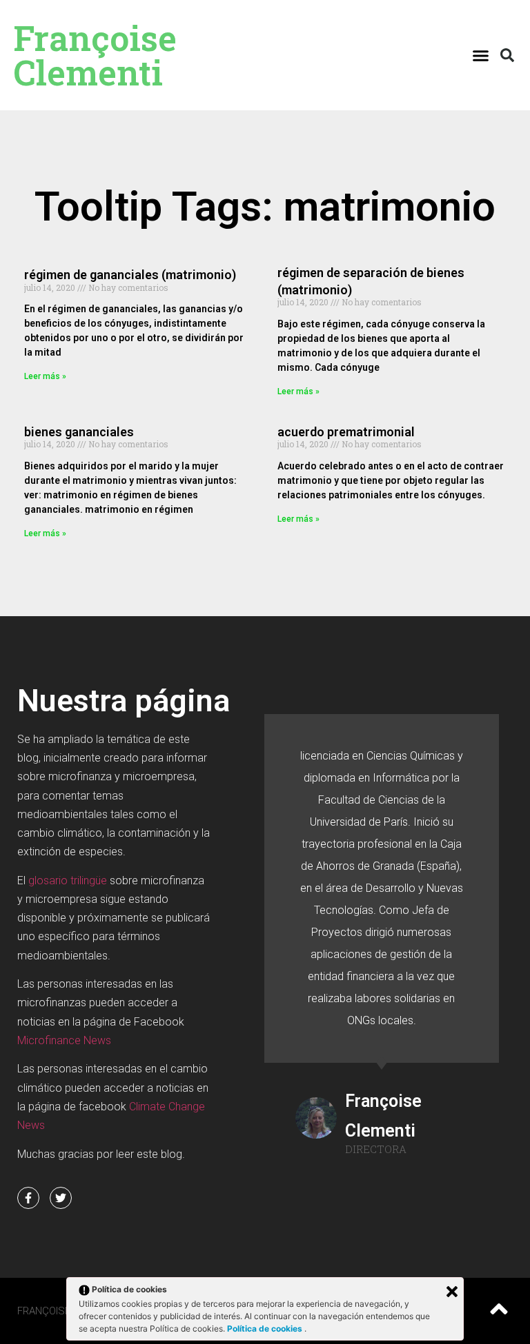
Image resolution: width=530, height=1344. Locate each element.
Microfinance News (64, 1040)
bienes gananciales (79, 432)
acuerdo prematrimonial (346, 432)
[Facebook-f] (28, 1198)
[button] (480, 55)
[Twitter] (61, 1198)
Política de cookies (265, 1328)
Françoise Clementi (95, 55)
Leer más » (45, 376)
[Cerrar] (452, 1291)
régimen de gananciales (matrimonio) (130, 274)
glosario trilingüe (67, 880)
